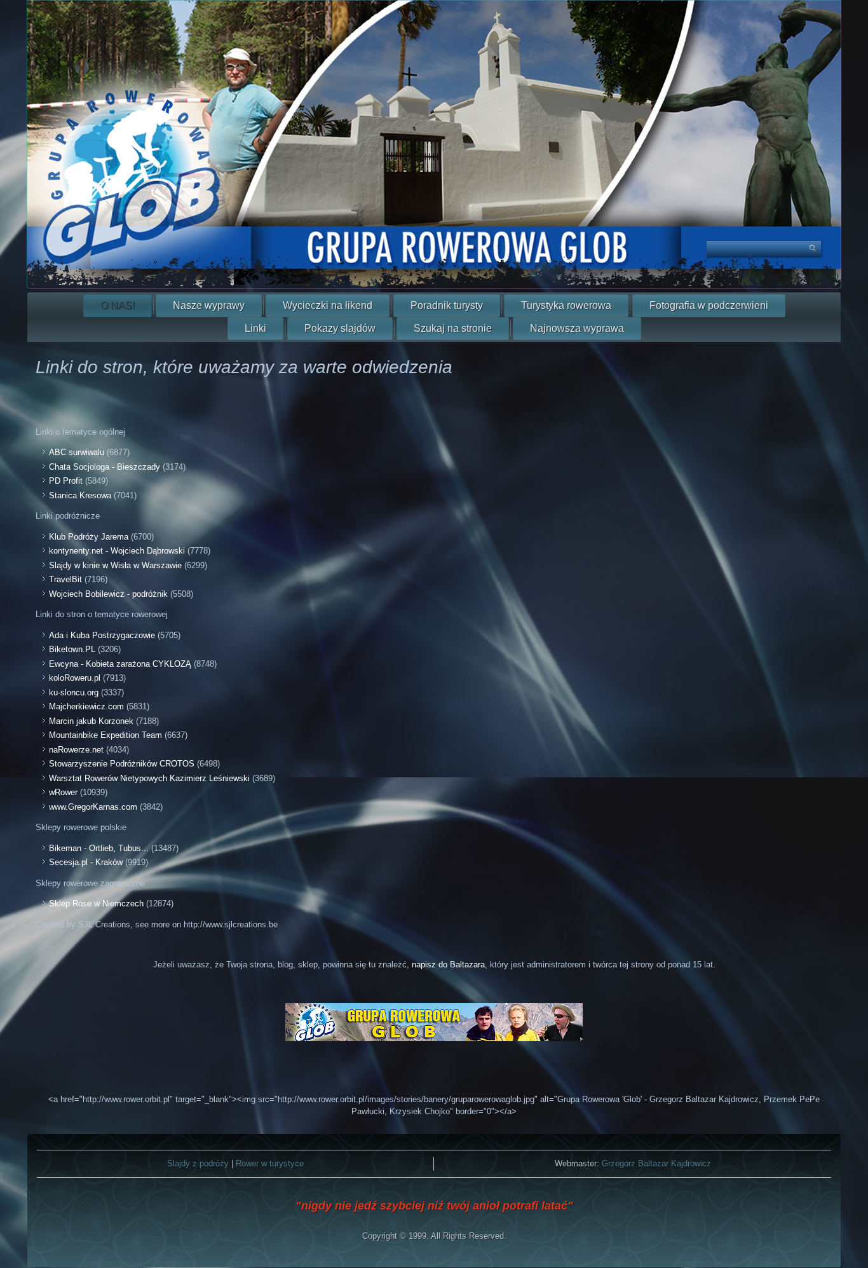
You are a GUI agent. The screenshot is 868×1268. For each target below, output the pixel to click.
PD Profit (67, 481)
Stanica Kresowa (80, 495)
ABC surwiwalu (76, 452)
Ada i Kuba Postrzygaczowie (102, 635)
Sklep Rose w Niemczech (96, 903)
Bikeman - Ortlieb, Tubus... (99, 848)
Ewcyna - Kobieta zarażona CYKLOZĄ (120, 664)
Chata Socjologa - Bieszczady (104, 467)
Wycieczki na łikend (327, 305)
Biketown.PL (72, 649)
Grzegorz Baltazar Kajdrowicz (656, 1163)
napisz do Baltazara (448, 964)
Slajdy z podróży (198, 1163)
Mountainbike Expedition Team (105, 735)
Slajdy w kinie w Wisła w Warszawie (115, 565)
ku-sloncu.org (73, 692)
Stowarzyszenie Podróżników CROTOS (121, 763)
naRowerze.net (76, 749)
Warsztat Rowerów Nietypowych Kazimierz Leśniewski (149, 778)
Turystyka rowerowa (566, 305)
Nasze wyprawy (209, 305)
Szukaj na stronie (453, 328)
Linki (255, 328)
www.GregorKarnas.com (93, 807)
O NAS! (117, 305)
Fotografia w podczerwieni (708, 305)
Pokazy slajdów (340, 328)
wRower (63, 792)
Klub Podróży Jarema (88, 537)
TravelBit (65, 579)
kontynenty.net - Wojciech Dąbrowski (117, 551)
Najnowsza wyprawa (577, 328)
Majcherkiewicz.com (86, 706)
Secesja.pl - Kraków (86, 862)
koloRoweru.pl (74, 678)
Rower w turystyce (270, 1163)
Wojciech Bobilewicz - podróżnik (108, 594)
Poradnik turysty (446, 305)
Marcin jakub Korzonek (91, 721)
